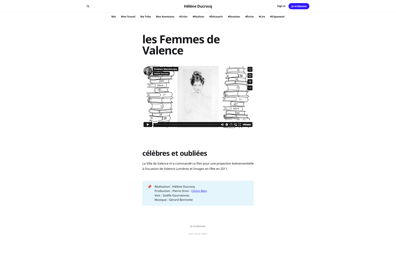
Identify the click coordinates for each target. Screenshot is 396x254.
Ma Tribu (145, 16)
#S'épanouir (277, 16)
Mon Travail (128, 16)
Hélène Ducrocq (198, 6)
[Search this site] (88, 6)
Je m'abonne (299, 6)
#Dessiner (234, 16)
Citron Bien (199, 191)
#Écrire (249, 16)
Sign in (281, 6)
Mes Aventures (165, 16)
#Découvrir (216, 16)
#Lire (262, 16)
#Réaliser (198, 16)
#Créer (183, 16)
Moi (113, 16)
